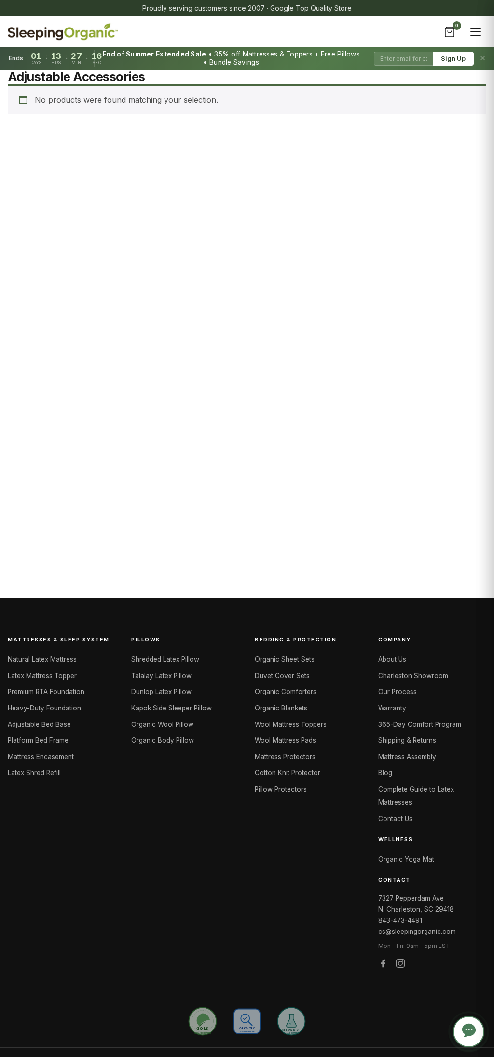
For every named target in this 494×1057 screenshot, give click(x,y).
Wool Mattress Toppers (291, 724)
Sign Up (453, 58)
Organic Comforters (285, 691)
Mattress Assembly (407, 757)
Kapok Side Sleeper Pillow (171, 708)
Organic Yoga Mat (406, 859)
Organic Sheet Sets (285, 659)
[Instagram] (400, 965)
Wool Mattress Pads (285, 740)
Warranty (392, 708)
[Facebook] (383, 965)
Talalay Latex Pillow (161, 676)
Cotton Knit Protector (287, 773)
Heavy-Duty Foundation (44, 708)
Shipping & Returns (407, 740)
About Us (392, 659)
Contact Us (395, 818)
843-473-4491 (400, 920)
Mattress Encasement (41, 757)
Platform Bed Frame (38, 740)
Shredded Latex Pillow (165, 659)
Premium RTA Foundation (46, 691)
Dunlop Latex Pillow (161, 691)
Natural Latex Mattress (42, 659)
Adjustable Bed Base (39, 724)
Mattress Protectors (285, 757)
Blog (385, 773)
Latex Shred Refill (34, 773)
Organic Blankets (281, 708)
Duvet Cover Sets (282, 676)
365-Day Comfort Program (419, 724)
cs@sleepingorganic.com (417, 931)
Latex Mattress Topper (42, 676)
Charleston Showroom (413, 676)
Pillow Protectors (281, 789)
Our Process (397, 691)
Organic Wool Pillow (162, 724)
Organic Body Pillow (162, 740)
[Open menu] (475, 31)
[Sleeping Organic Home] (63, 32)
